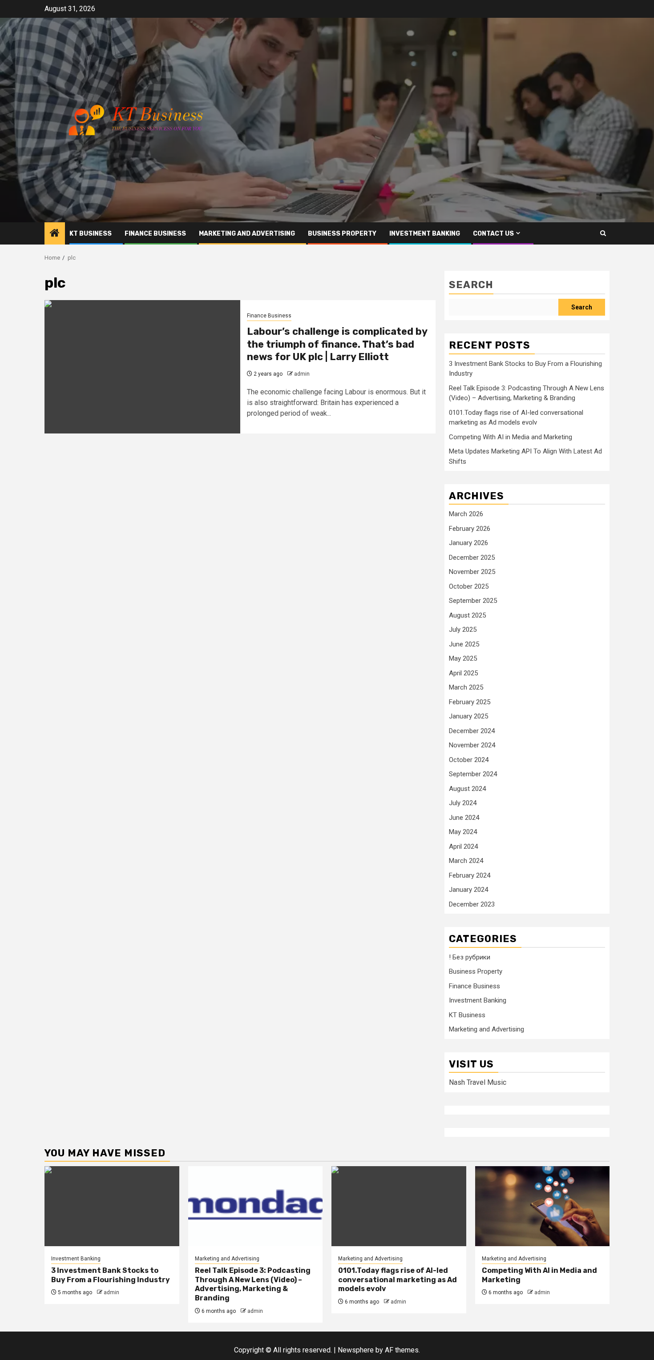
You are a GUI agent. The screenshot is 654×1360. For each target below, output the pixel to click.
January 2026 (468, 543)
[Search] (603, 233)
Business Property (342, 233)
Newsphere (356, 1350)
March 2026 (466, 514)
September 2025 (473, 601)
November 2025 (472, 572)
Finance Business (155, 233)
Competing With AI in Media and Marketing (510, 437)
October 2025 (468, 586)
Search (471, 285)
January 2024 (468, 890)
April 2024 (463, 846)
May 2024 (463, 832)
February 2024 (469, 875)
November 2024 (472, 745)
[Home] (55, 234)
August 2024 (467, 789)
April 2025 (463, 673)
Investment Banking (424, 233)
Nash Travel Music (477, 1082)
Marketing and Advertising (247, 233)
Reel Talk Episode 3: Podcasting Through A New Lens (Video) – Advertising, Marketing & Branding (253, 1284)
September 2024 (473, 774)
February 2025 (469, 702)
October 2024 (468, 760)
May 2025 (463, 658)
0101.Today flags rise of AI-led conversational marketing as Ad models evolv (397, 1279)
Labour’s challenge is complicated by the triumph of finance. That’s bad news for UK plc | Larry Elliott (337, 344)
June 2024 (464, 818)
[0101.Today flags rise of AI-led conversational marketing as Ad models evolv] (398, 1206)
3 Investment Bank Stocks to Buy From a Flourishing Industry (110, 1275)
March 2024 (466, 861)
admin (302, 374)
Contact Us (493, 233)
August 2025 (467, 615)
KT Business (90, 233)
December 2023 (472, 904)
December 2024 (472, 731)
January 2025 (468, 716)
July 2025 (462, 630)
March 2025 (466, 687)
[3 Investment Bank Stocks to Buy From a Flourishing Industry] (111, 1206)
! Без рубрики (469, 957)
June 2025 (464, 644)
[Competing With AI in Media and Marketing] (542, 1206)
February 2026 (469, 529)
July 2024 (462, 803)
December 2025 (472, 558)
